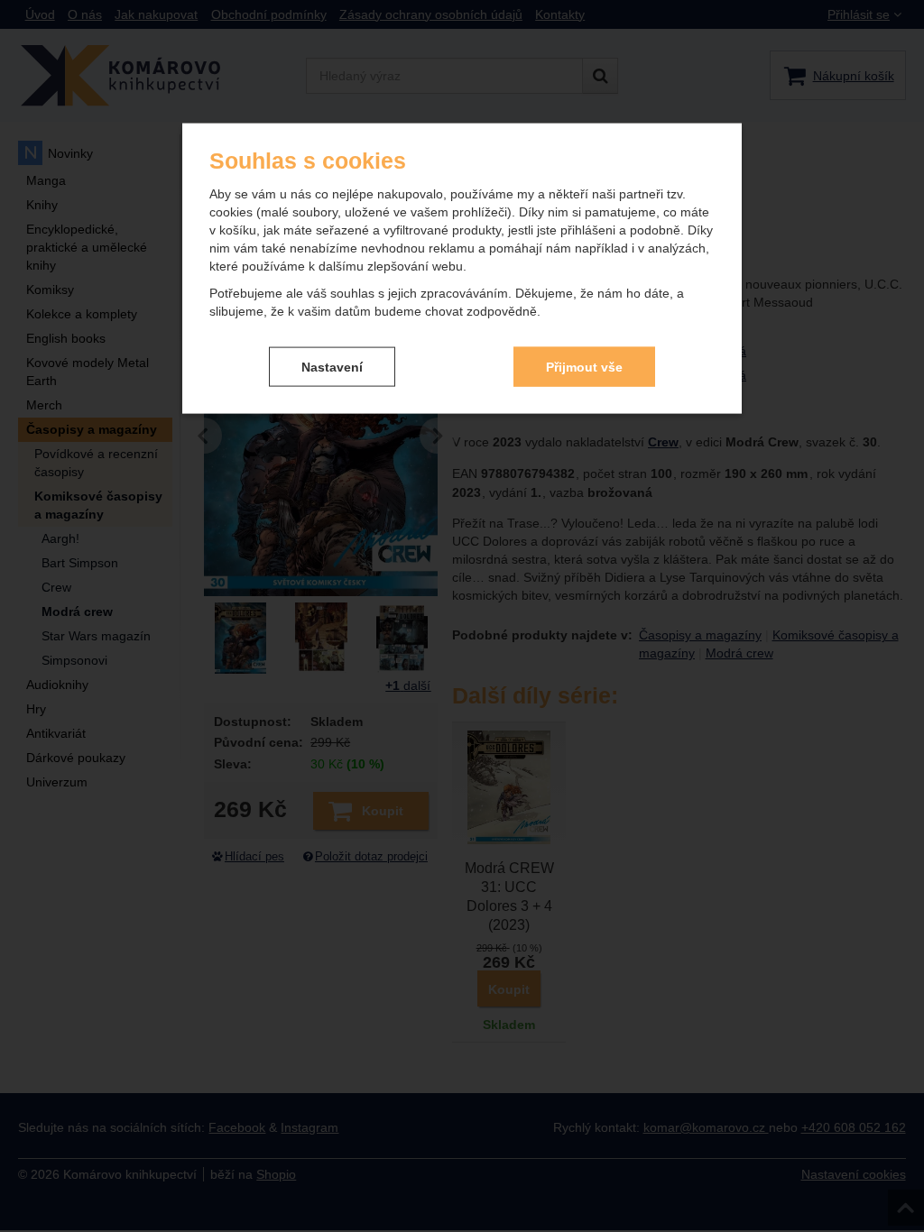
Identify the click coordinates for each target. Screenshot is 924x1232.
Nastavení (332, 366)
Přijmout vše (584, 366)
